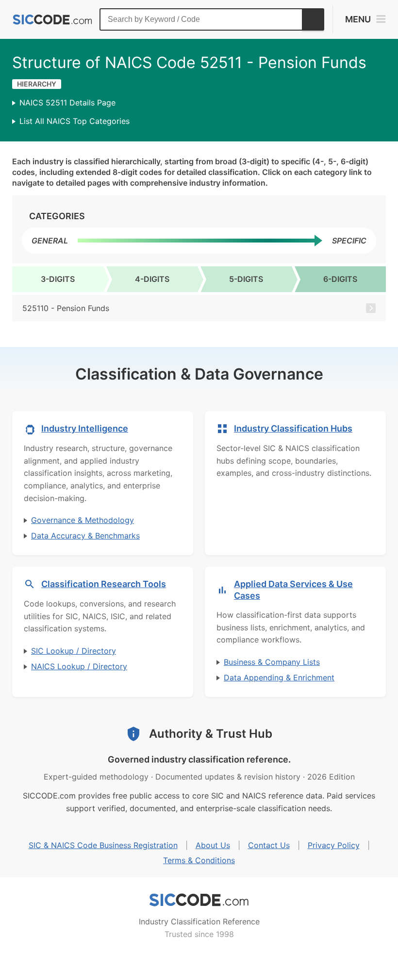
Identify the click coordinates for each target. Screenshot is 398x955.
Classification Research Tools (103, 584)
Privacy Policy (334, 845)
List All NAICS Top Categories (74, 121)
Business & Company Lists (272, 662)
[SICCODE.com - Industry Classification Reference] (199, 900)
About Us (213, 845)
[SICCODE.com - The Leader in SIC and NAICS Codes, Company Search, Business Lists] (52, 20)
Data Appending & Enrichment (279, 677)
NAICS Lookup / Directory (79, 666)
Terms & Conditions (199, 860)
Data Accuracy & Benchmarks (85, 535)
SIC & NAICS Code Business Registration (103, 845)
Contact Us (269, 845)
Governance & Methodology (82, 520)
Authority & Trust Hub (210, 734)
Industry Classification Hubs (293, 428)
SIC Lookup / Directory (73, 651)
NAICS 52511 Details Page (67, 102)
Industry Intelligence (84, 428)
